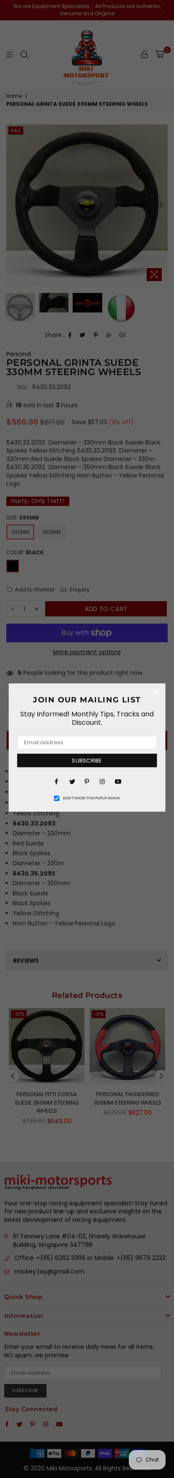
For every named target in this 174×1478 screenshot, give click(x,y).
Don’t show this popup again (91, 798)
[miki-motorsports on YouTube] (117, 781)
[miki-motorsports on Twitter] (71, 781)
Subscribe (87, 761)
